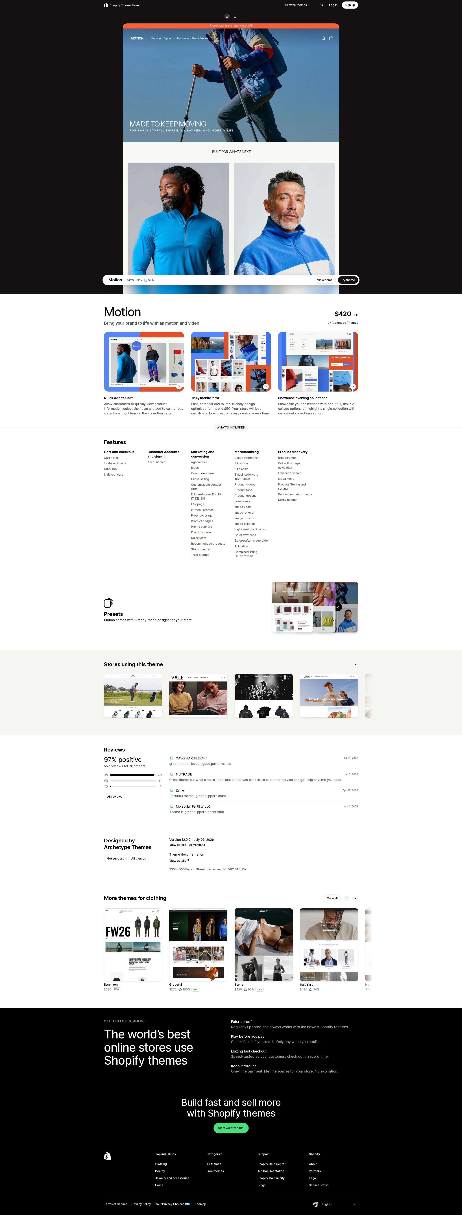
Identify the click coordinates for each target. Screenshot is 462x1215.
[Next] (355, 664)
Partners (315, 1171)
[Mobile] (235, 16)
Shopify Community (271, 1178)
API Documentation (271, 1171)
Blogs (261, 1185)
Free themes (215, 1171)
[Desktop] (227, 16)
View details (177, 845)
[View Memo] (292, 607)
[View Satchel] (315, 607)
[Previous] (346, 664)
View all (332, 898)
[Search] (322, 5)
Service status (318, 1185)
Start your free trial (231, 1128)
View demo (325, 280)
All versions (197, 845)
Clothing (161, 1164)
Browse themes (296, 5)
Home (159, 1185)
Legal (313, 1178)
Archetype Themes (345, 322)
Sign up (350, 5)
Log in (333, 5)
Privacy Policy (141, 1204)
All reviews (114, 796)
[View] (133, 696)
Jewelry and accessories (172, 1178)
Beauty (160, 1171)
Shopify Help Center (272, 1164)
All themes (138, 858)
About (313, 1164)
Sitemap (200, 1204)
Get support (115, 858)
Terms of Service (115, 1204)
